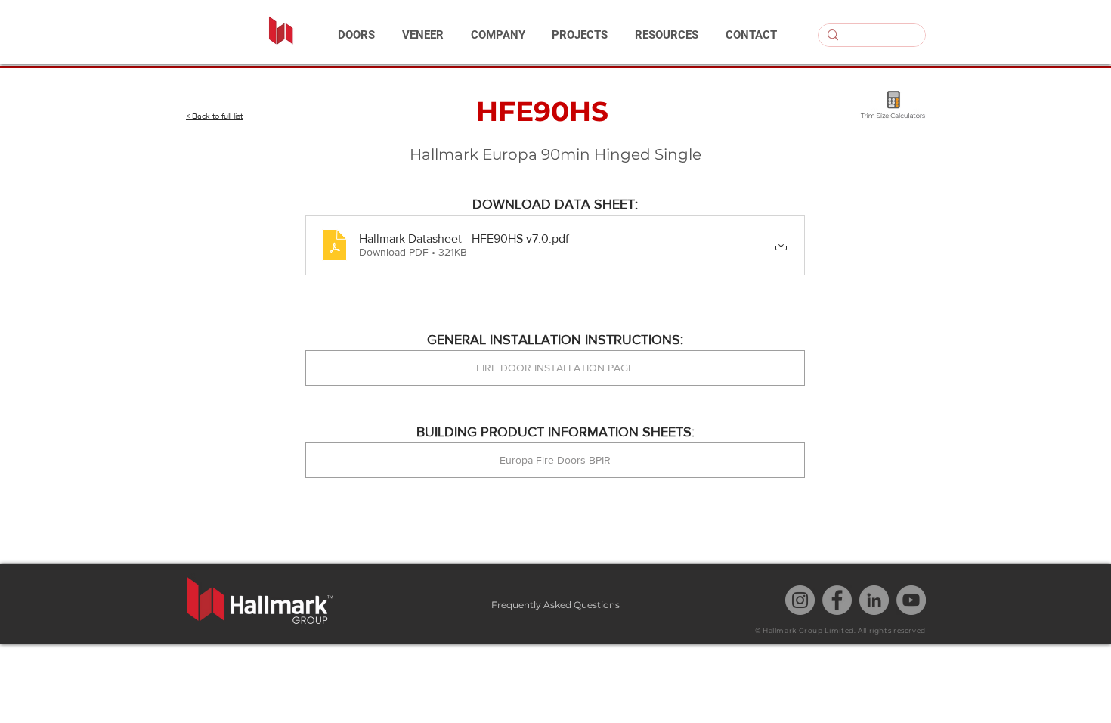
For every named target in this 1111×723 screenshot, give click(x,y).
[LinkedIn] (874, 600)
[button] (356, 34)
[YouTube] (911, 600)
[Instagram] (800, 600)
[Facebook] (837, 600)
